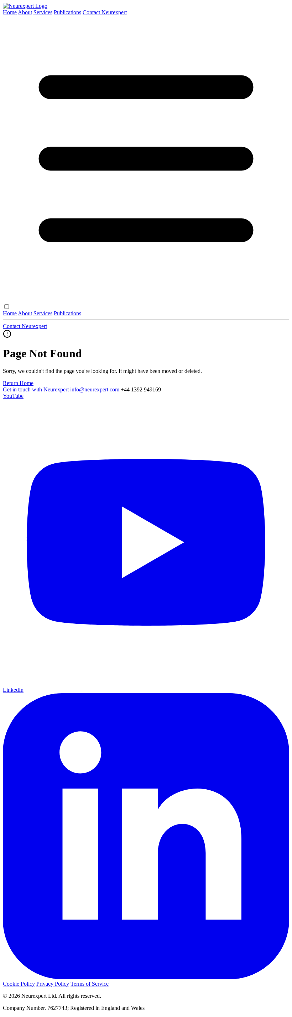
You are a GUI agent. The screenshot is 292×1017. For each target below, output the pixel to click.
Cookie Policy (19, 984)
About (25, 12)
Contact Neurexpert (105, 12)
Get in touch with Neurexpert (36, 389)
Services (42, 12)
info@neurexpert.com (94, 389)
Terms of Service (90, 984)
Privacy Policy (52, 984)
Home (10, 12)
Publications (67, 12)
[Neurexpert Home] (25, 6)
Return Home (18, 383)
